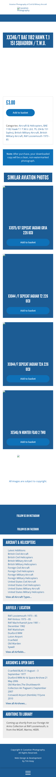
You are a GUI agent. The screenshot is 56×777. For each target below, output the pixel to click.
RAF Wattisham (16, 629)
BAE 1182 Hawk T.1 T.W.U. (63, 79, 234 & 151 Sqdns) (27, 129)
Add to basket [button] (28, 242)
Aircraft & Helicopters (30, 125)
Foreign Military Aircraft (20, 574)
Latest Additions (16, 550)
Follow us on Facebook (28, 529)
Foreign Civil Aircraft (19, 567)
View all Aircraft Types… (19, 597)
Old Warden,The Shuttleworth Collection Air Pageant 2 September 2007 (27, 688)
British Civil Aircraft (18, 553)
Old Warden (14, 643)
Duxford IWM (15, 633)
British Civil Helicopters (20, 557)
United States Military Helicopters (26, 591)
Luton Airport (15, 636)
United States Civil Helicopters (24, 585)
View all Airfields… (15, 652)
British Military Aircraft (27, 132)
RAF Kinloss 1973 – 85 (19, 619)
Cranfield (13, 639)
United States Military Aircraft (24, 588)
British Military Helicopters (22, 564)
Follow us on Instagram (28, 516)
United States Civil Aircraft (22, 581)
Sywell (11, 646)
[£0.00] (6, 772)
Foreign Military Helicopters (23, 578)
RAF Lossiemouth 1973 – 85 (22, 615)
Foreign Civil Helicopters (21, 571)
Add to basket (20, 112)
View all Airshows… (16, 703)
